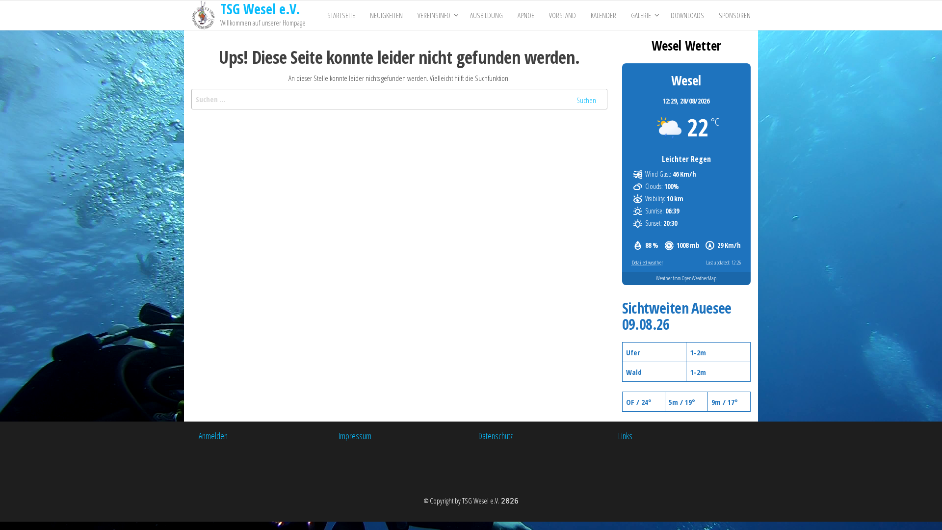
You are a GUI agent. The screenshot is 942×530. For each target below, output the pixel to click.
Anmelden (213, 436)
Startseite (341, 15)
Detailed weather (647, 262)
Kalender (603, 15)
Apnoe (526, 15)
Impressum (355, 436)
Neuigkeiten (386, 15)
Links (625, 436)
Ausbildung (486, 15)
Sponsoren (735, 15)
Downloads (687, 15)
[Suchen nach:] (399, 99)
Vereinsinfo (434, 15)
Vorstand (562, 15)
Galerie (641, 15)
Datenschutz (495, 436)
